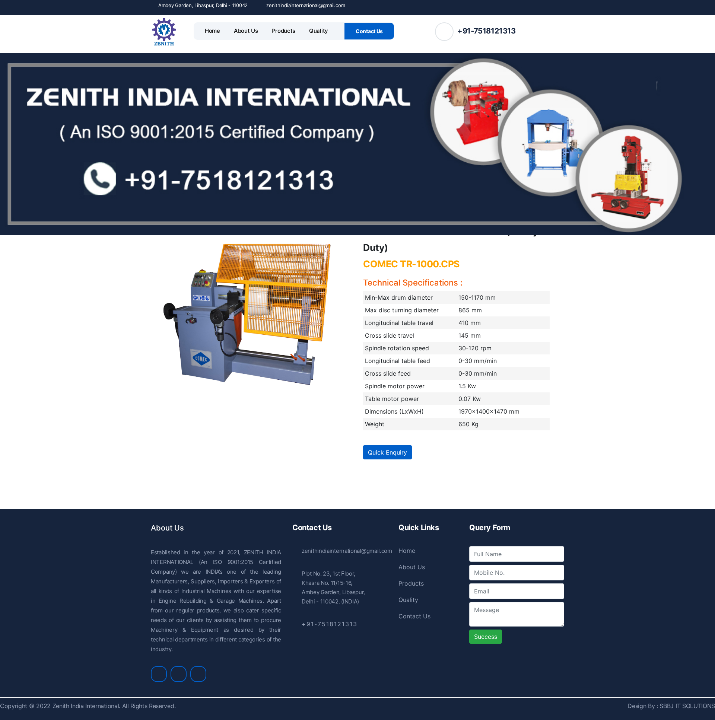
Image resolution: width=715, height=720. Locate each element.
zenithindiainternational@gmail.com (305, 5)
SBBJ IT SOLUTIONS (686, 706)
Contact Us (369, 31)
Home (212, 30)
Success (485, 636)
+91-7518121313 (486, 30)
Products (283, 30)
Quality (318, 30)
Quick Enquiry (387, 452)
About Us (246, 30)
